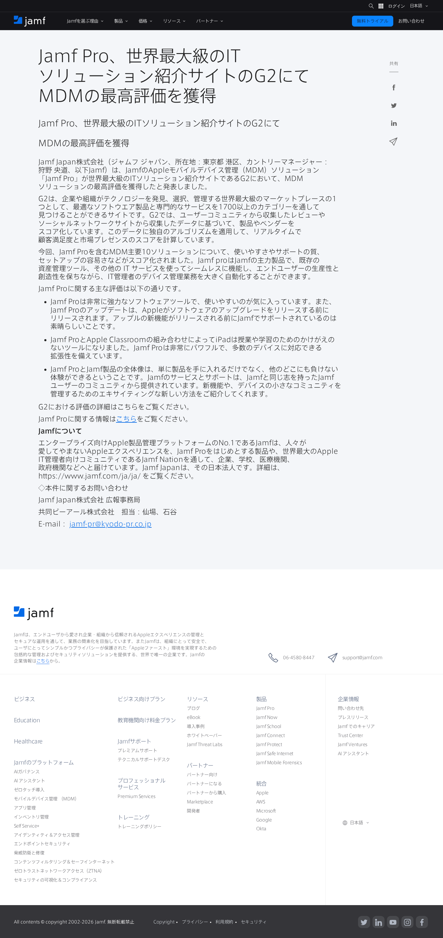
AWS (260, 802)
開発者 (193, 811)
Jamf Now (266, 717)
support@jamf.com (362, 657)
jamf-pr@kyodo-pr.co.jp (110, 523)
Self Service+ (26, 826)
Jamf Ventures (352, 744)
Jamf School (268, 726)
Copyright (163, 922)
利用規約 (224, 922)
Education (27, 720)
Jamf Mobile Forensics (279, 762)
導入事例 (195, 726)
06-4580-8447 (299, 657)
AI (27, 771)
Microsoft (266, 811)
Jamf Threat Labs (204, 744)
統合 (261, 783)
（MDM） (46, 799)
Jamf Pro (265, 708)
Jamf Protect (269, 744)
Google (264, 820)
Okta (261, 828)
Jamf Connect (270, 735)
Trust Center (350, 735)
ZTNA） (59, 871)
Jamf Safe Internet (274, 753)
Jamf (44, 762)
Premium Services (136, 796)
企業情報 (348, 699)
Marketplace (200, 802)
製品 (261, 699)
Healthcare (28, 741)
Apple (262, 792)
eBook (193, 717)
